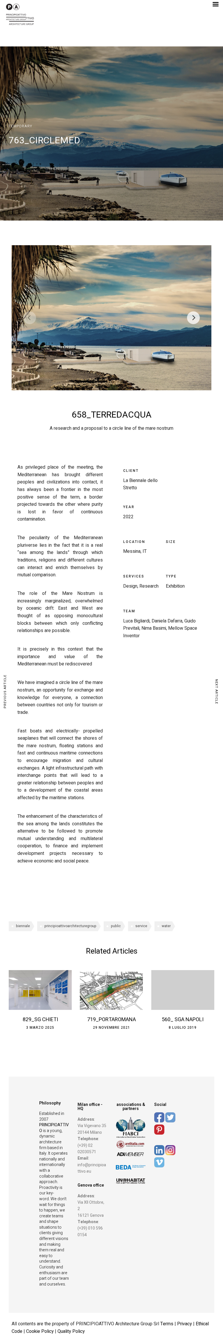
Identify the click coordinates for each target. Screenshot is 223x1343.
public (116, 926)
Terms (166, 1323)
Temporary (20, 126)
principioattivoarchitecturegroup (70, 926)
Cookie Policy (40, 1331)
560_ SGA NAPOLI (183, 1020)
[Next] (193, 317)
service (141, 926)
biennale (23, 926)
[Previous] (29, 317)
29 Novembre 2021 (111, 1027)
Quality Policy (71, 1331)
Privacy (185, 1323)
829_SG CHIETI (40, 1020)
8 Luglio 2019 (183, 1027)
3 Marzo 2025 (40, 1027)
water (166, 926)
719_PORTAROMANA (111, 1020)
